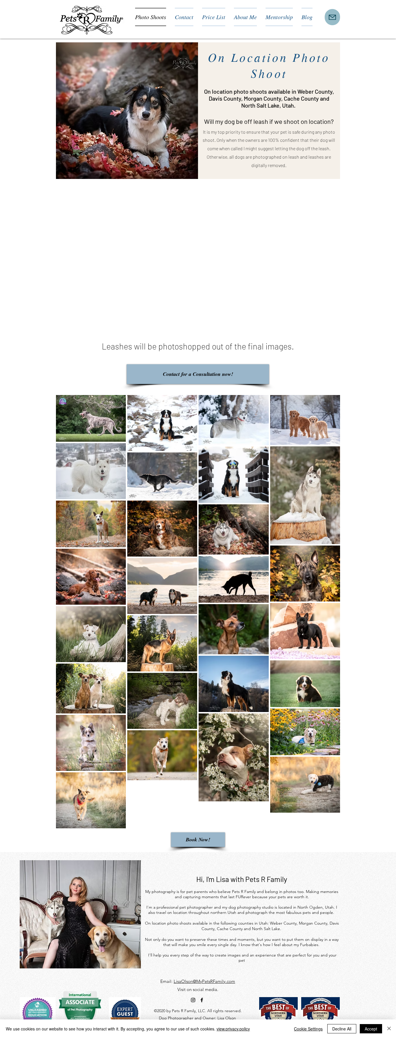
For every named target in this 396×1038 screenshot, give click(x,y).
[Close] (389, 1028)
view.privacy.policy (233, 1029)
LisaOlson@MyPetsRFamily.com (204, 981)
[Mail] (332, 17)
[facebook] (202, 1000)
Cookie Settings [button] (308, 1029)
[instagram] (193, 1000)
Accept (371, 1029)
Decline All (341, 1029)
